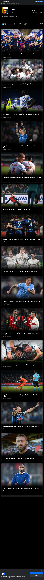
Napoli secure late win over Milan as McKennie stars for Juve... (21, 146)
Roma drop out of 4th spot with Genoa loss (16, 209)
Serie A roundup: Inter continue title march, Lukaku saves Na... (22, 240)
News (13, 3)
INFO (17, 16)
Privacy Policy (23, 578)
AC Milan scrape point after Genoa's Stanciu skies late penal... (20, 334)
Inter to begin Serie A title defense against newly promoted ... (22, 54)
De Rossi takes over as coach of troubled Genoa (18, 458)
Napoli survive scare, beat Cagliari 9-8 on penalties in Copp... (20, 395)
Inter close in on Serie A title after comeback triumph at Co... (21, 115)
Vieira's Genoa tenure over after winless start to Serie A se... (21, 489)
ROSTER (13, 16)
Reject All (36, 575)
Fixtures (9, 3)
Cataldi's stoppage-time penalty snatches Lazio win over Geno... (21, 302)
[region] (22, 574)
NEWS (2, 16)
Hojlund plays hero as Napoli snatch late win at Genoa (20, 271)
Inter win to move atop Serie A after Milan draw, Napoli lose (22, 365)
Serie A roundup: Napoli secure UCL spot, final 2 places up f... (22, 85)
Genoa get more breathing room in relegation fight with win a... (22, 178)
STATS (5, 16)
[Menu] (1, 1)
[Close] (41, 570)
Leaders (18, 3)
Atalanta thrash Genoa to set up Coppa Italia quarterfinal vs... (21, 427)
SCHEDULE (9, 16)
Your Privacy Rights (36, 577)
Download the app (39, 1)
